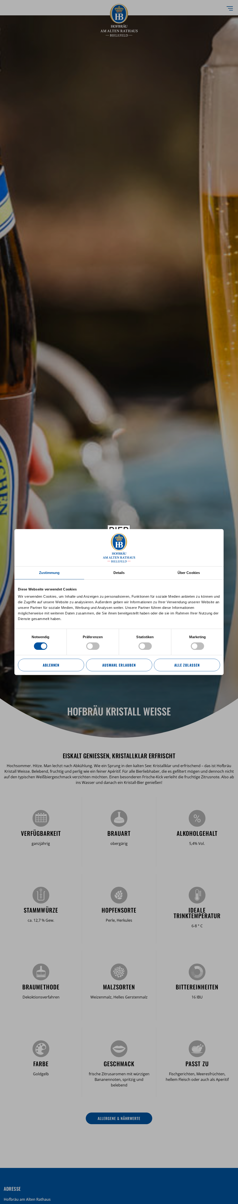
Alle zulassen (186, 665)
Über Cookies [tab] (189, 573)
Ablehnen (51, 665)
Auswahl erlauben (119, 665)
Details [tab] (119, 573)
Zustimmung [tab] (49, 573)
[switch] (92, 646)
